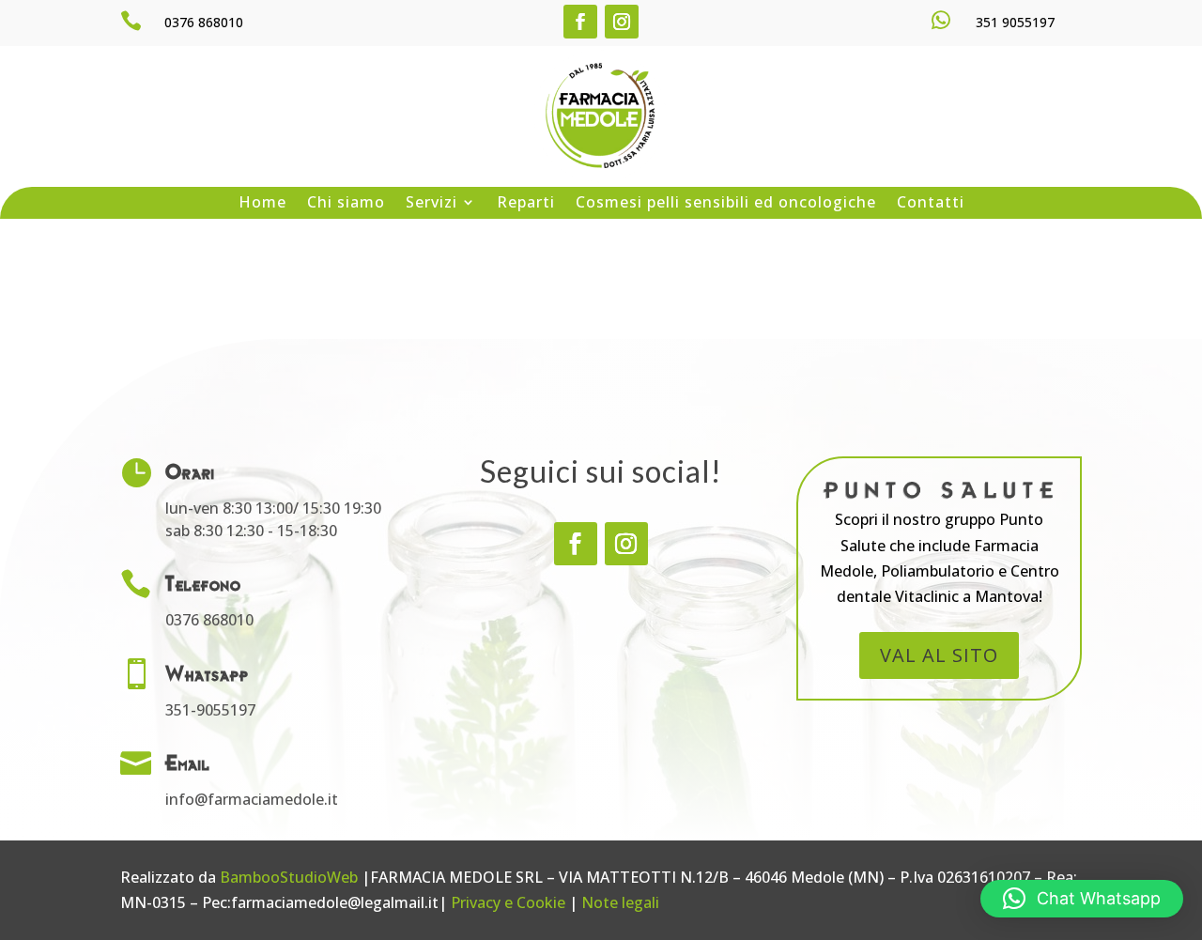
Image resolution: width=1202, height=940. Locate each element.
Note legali (620, 902)
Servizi (431, 203)
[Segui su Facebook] (580, 22)
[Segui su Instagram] (622, 22)
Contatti (930, 203)
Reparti (526, 203)
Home (262, 203)
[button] (1081, 898)
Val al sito (939, 655)
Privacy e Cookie (508, 902)
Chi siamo (346, 203)
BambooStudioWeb (289, 877)
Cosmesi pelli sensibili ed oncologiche (726, 203)
